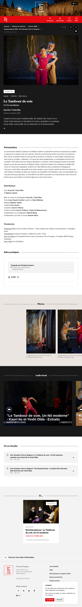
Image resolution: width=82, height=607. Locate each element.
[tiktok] (34, 591)
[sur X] (76, 27)
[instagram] (24, 591)
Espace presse (55, 580)
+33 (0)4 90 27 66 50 (23, 578)
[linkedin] (29, 591)
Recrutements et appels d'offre (60, 573)
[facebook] (18, 591)
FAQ (51, 570)
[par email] (76, 31)
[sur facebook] (71, 27)
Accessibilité (54, 566)
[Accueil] (5, 19)
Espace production (56, 577)
